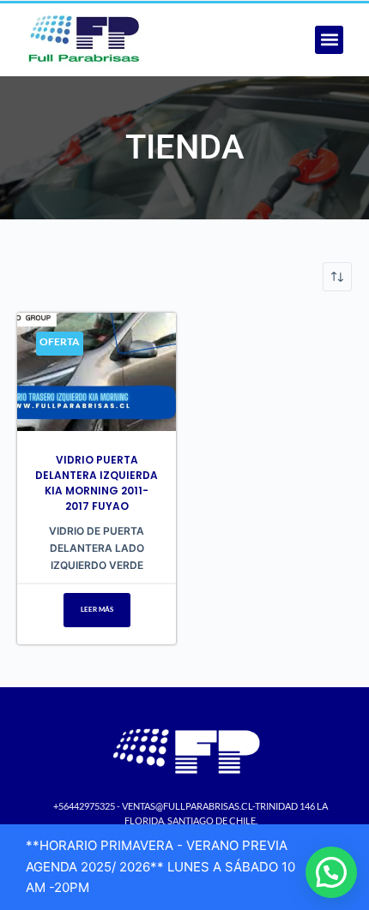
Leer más (97, 609)
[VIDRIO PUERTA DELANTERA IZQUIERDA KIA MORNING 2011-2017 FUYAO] (96, 372)
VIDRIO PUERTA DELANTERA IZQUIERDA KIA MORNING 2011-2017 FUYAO (96, 482)
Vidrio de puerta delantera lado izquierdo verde (96, 548)
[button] (329, 40)
